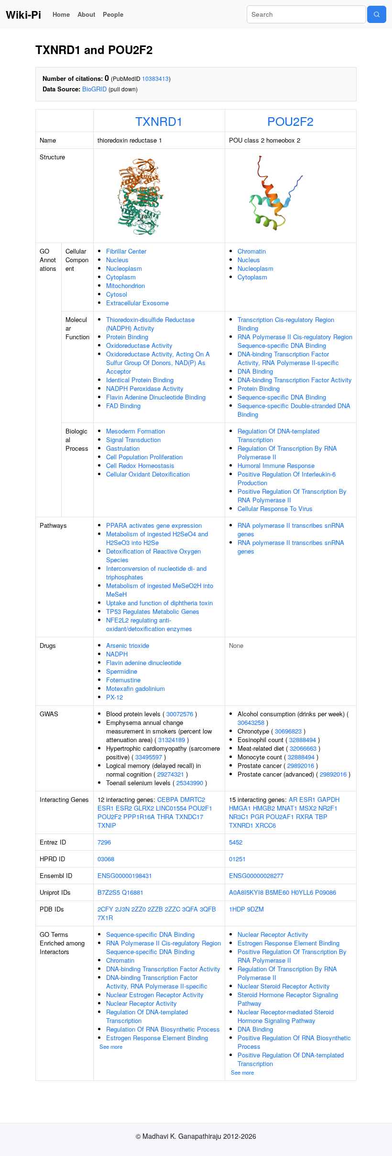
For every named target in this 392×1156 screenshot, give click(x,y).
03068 (106, 858)
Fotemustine (123, 679)
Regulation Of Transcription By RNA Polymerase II (287, 452)
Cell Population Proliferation (144, 456)
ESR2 (124, 807)
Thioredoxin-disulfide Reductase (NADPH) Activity (150, 324)
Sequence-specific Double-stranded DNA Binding (294, 410)
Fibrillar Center (126, 251)
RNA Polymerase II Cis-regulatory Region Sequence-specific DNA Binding (295, 341)
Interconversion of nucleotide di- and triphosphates (156, 572)
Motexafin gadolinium (135, 688)
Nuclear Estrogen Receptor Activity (155, 994)
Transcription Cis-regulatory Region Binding (286, 324)
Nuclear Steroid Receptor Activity (284, 985)
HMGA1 (240, 807)
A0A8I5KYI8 (246, 892)
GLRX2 (144, 807)
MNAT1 (287, 807)
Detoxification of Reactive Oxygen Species (153, 555)
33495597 (148, 756)
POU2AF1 (280, 816)
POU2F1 (200, 807)
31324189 (171, 739)
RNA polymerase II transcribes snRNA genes (291, 529)
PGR (257, 816)
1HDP (237, 908)
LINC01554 (171, 807)
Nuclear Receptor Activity (141, 1003)
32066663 (303, 748)
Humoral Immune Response (276, 465)
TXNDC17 (189, 816)
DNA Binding (255, 371)
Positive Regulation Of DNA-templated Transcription (291, 1059)
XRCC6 (265, 825)
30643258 (251, 722)
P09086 (325, 892)
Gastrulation (123, 448)
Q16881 (132, 892)
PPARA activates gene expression (154, 525)
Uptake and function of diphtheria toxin (159, 602)
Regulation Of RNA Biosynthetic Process (163, 1029)
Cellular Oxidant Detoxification (148, 473)
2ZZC (172, 908)
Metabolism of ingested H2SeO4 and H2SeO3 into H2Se (157, 538)
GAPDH (328, 799)
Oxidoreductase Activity (139, 345)
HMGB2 (264, 807)
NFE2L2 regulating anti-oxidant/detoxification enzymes (149, 624)
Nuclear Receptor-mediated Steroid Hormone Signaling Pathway (286, 1016)
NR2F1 (328, 807)
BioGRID (94, 88)
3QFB (208, 908)
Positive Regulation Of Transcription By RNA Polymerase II (292, 495)
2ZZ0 (138, 908)
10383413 (155, 78)
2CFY (105, 908)
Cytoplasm (121, 276)
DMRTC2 (192, 799)
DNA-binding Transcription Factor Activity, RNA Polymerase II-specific (288, 358)
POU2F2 (290, 120)
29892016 (300, 765)
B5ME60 (277, 892)
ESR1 (106, 807)
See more (110, 1046)
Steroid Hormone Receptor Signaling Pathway (288, 999)
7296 (104, 841)
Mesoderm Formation (135, 430)
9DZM (255, 908)
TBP (321, 816)
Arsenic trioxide (127, 645)
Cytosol (116, 294)
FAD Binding (123, 405)
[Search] (376, 14)
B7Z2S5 (109, 892)
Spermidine (121, 671)
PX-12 (114, 696)
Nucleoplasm (124, 268)
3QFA (190, 908)
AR (293, 799)
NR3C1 (239, 816)
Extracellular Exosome (137, 302)
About (86, 14)
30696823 (288, 730)
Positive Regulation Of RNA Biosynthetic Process (294, 1042)
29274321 (170, 773)
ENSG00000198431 (125, 875)
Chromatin (252, 251)
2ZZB (155, 908)
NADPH (117, 653)
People (113, 14)
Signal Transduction (133, 439)
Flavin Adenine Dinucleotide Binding (156, 396)
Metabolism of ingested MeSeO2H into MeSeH (159, 590)
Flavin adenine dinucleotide (143, 662)
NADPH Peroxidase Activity (145, 388)
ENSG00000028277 (256, 875)
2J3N (122, 908)
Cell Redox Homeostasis (140, 465)
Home (61, 14)
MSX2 (307, 807)
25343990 (189, 782)
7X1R (105, 917)
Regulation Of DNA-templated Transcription (278, 435)
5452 (235, 841)
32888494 (302, 739)
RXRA (304, 816)
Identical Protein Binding (140, 379)
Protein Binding (127, 336)
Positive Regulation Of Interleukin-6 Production (287, 478)
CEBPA (167, 799)
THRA (165, 816)
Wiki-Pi (23, 14)
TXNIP (107, 825)
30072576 (179, 713)
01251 (237, 858)
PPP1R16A (139, 816)
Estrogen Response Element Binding (157, 1037)
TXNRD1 (159, 120)
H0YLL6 (302, 892)
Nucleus (117, 259)
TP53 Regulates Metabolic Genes (152, 611)
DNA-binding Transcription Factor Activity (295, 379)
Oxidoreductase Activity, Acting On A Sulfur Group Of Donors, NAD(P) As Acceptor (158, 362)
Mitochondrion (125, 285)
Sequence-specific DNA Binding (282, 396)
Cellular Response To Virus (275, 508)
